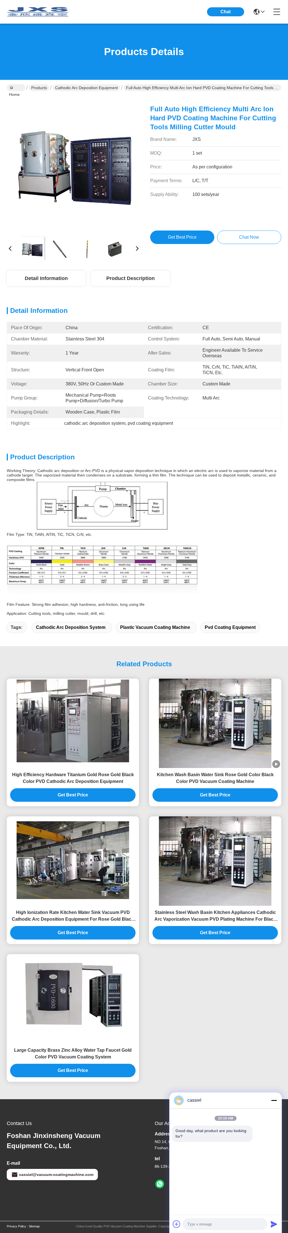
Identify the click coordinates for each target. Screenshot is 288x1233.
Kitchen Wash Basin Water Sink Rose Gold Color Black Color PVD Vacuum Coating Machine (215, 778)
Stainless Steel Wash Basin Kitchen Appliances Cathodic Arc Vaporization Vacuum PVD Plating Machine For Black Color (215, 916)
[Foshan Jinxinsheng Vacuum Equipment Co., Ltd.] (38, 11)
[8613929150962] (160, 1184)
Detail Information (46, 278)
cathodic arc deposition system (70, 627)
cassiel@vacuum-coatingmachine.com (56, 1174)
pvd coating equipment (230, 627)
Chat (225, 11)
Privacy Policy (16, 1226)
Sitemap (34, 1226)
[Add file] (177, 1224)
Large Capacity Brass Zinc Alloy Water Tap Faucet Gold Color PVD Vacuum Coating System (73, 1053)
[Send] (273, 1224)
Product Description (130, 278)
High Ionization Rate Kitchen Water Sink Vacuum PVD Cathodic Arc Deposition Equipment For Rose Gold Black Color (73, 916)
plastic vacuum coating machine (155, 627)
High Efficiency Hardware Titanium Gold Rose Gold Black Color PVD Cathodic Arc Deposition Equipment (73, 778)
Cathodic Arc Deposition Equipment (86, 87)
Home (16, 87)
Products (39, 87)
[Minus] (274, 1100)
